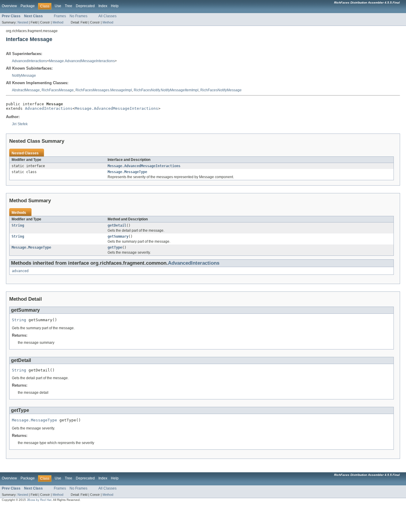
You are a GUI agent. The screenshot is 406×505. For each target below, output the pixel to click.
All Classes (107, 16)
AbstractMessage (26, 90)
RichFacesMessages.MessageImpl (103, 90)
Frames (60, 16)
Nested (23, 22)
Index (102, 6)
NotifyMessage (24, 75)
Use (58, 6)
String (18, 225)
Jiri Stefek (20, 124)
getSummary (118, 236)
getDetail (117, 225)
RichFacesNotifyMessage (221, 90)
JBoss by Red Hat (39, 499)
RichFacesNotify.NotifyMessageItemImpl (166, 90)
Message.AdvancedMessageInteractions (82, 61)
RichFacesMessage (58, 90)
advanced (20, 271)
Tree (68, 6)
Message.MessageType (127, 172)
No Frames (78, 16)
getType (115, 247)
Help (115, 6)
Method (58, 22)
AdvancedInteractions (29, 61)
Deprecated (85, 6)
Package (28, 6)
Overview (9, 6)
